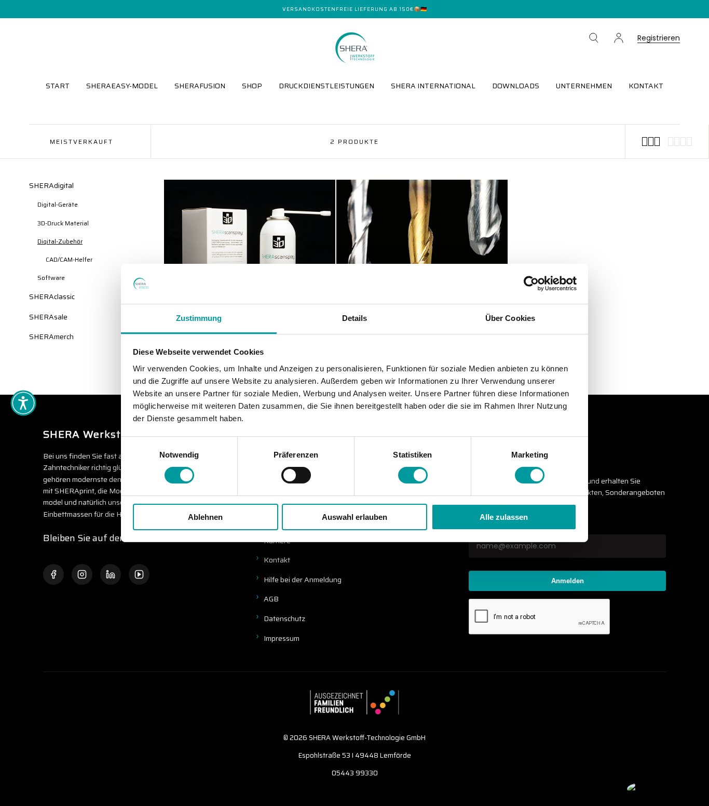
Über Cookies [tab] (510, 318)
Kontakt (277, 560)
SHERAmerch (51, 336)
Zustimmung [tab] (199, 318)
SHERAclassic (52, 296)
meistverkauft (81, 141)
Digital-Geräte (57, 204)
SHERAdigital (51, 185)
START (58, 85)
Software (51, 278)
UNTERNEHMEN (584, 85)
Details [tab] (354, 318)
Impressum (281, 638)
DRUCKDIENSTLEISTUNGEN (326, 85)
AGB (271, 598)
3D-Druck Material (63, 223)
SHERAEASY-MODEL (122, 85)
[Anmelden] (618, 38)
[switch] (296, 475)
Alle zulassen (504, 517)
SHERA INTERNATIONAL (433, 85)
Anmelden (567, 581)
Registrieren (658, 38)
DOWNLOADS (515, 85)
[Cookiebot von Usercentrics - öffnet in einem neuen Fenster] (531, 283)
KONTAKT (646, 85)
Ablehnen (205, 517)
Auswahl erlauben (354, 517)
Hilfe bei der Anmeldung (303, 579)
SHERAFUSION (199, 85)
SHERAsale (48, 317)
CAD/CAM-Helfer (69, 259)
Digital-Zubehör (60, 241)
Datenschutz (284, 618)
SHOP (252, 85)
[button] (594, 38)
